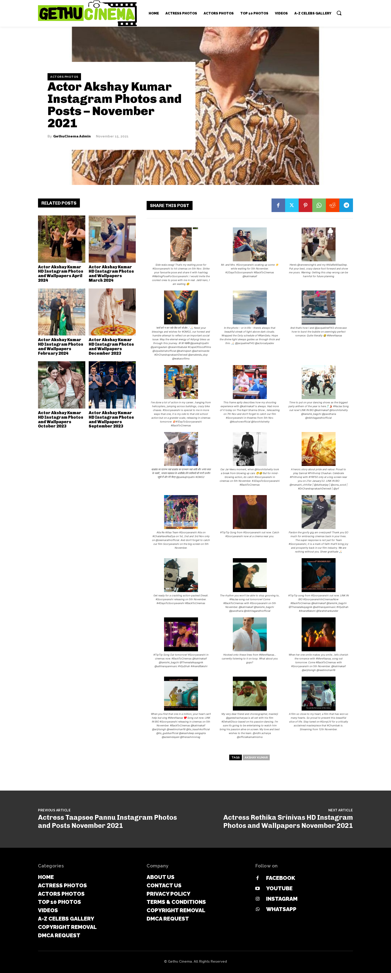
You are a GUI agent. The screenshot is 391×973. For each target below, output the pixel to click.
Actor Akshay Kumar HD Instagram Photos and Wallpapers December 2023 (111, 346)
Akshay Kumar (256, 757)
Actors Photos (64, 76)
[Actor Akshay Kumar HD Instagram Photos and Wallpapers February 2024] (61, 312)
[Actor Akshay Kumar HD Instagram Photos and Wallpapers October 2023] (61, 385)
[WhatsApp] (319, 205)
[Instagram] (257, 899)
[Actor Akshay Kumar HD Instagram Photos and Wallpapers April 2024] (61, 239)
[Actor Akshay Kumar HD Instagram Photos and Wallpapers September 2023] (112, 385)
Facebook (280, 878)
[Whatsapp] (257, 909)
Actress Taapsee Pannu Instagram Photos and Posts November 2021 (107, 821)
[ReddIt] (332, 205)
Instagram (282, 898)
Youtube (279, 888)
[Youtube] (257, 889)
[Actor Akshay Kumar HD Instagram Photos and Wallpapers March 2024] (112, 239)
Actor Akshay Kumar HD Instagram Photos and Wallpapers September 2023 (111, 419)
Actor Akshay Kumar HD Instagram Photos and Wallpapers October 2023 (60, 419)
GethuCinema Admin (72, 136)
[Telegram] (346, 205)
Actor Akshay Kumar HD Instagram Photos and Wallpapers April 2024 (60, 274)
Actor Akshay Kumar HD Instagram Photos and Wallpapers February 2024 (60, 346)
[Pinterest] (305, 205)
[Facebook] (278, 205)
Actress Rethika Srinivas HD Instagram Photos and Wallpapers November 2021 (288, 821)
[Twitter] (292, 205)
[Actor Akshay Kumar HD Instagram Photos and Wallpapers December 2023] (112, 312)
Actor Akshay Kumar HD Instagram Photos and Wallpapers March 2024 (111, 274)
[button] (339, 13)
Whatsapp (281, 909)
